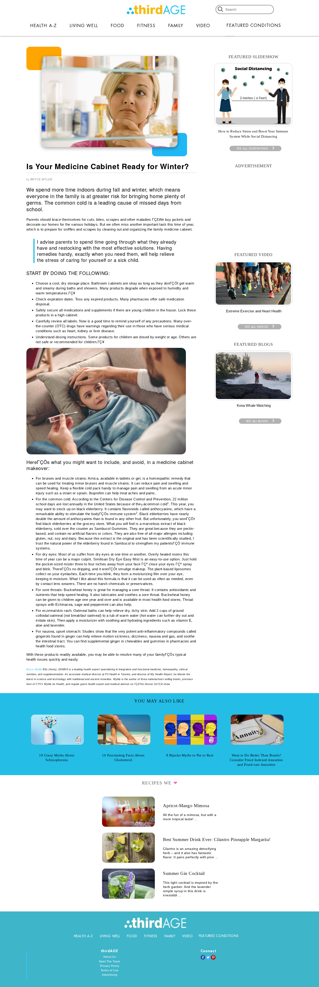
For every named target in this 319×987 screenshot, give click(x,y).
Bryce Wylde (41, 179)
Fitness (146, 26)
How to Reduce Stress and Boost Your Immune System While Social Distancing (253, 133)
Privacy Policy (109, 966)
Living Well (84, 26)
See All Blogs (257, 421)
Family (175, 26)
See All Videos (256, 326)
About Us (109, 956)
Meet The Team (109, 961)
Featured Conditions (254, 25)
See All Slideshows (252, 148)
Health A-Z (43, 26)
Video (203, 26)
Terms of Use (110, 970)
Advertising (109, 974)
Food (117, 26)
